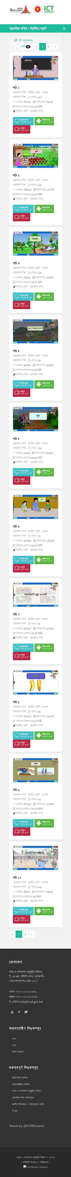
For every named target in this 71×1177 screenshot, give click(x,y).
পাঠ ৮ (16, 702)
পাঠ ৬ (16, 526)
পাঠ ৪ (16, 351)
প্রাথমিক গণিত (19, 92)
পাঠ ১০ (17, 877)
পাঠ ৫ (16, 439)
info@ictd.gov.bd (31, 1002)
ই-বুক (14, 1110)
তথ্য (14, 1045)
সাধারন (45, 92)
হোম (14, 1038)
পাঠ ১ (16, 87)
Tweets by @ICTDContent (26, 1126)
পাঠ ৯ (16, 790)
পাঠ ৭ (16, 614)
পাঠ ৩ (16, 263)
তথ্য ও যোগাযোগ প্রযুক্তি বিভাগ (26, 1090)
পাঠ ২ (16, 175)
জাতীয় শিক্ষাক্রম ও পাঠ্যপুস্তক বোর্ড (28, 1104)
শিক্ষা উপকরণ (18, 1051)
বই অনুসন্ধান (26, 40)
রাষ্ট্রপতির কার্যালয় (20, 1077)
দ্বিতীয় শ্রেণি (34, 92)
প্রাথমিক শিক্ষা (19, 97)
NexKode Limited (37, 1167)
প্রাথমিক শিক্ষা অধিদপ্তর (23, 1097)
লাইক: (36, 97)
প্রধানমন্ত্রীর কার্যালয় (21, 1084)
